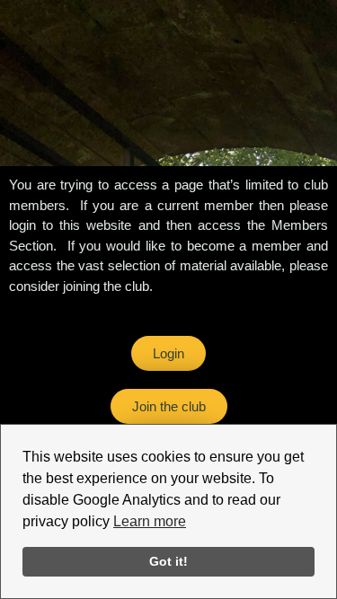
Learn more (149, 521)
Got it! (168, 561)
